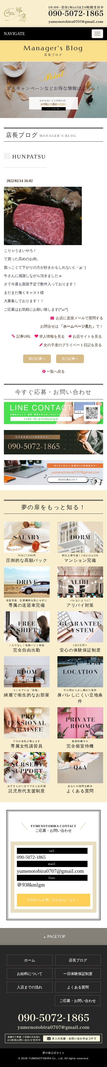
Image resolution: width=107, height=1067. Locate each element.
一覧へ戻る (55, 371)
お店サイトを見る (87, 336)
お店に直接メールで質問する (79, 318)
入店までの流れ (29, 987)
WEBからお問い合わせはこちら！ (53, 900)
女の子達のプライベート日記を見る (73, 345)
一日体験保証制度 (77, 974)
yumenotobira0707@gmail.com (50, 871)
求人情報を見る (52, 336)
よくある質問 (78, 987)
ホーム (29, 960)
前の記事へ (37, 359)
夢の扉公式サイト (53, 1052)
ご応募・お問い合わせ (77, 1001)
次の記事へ (70, 359)
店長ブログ (78, 960)
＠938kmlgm (31, 885)
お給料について (29, 974)
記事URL (23, 336)
